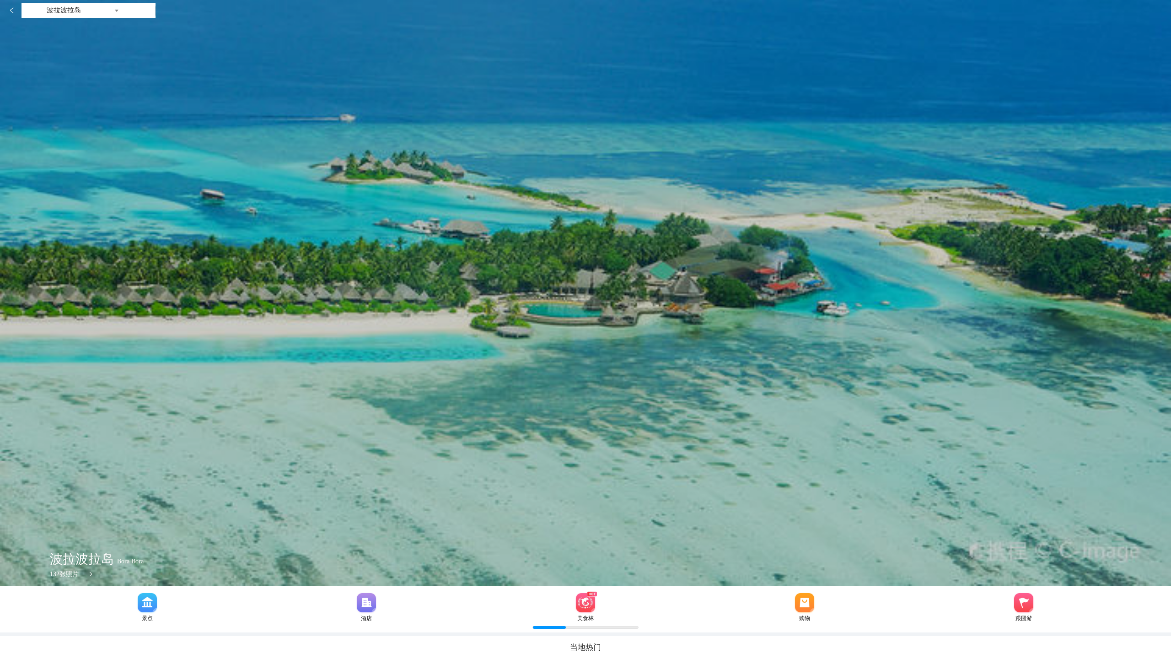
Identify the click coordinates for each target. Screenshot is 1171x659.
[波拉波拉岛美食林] (585, 602)
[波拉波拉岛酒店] (366, 602)
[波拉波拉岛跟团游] (1023, 602)
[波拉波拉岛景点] (147, 602)
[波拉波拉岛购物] (804, 602)
